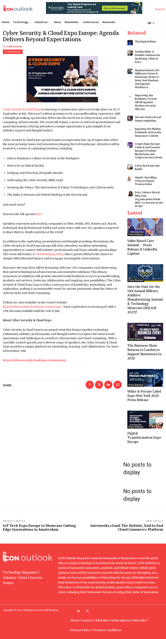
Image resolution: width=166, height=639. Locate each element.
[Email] (118, 385)
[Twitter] (99, 385)
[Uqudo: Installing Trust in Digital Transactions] (130, 178)
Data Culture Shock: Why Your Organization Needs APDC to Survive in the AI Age (149, 199)
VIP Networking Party (49, 254)
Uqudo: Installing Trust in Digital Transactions (146, 181)
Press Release (13, 51)
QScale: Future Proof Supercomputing (148, 119)
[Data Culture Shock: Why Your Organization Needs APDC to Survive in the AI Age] (130, 193)
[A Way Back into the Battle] (130, 167)
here (39, 214)
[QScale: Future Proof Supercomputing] (130, 118)
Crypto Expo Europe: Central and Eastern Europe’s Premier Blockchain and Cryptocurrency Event (148, 150)
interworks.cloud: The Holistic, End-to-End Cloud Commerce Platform (126, 527)
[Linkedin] (108, 385)
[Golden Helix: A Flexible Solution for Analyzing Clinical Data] (130, 53)
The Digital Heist (145, 41)
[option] (94, 10)
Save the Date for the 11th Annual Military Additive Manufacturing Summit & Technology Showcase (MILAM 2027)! (145, 299)
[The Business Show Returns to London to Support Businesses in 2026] (145, 332)
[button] (160, 9)
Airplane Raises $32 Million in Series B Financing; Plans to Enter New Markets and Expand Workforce (147, 79)
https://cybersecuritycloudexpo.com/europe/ (32, 306)
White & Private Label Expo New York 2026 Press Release (144, 396)
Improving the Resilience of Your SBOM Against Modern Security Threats (146, 102)
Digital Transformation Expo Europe (144, 437)
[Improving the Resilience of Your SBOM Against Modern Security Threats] (130, 96)
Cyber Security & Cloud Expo (22, 109)
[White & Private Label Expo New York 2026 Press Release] (145, 378)
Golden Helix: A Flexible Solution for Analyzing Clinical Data (147, 56)
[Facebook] (90, 385)
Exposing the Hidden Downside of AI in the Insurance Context (148, 132)
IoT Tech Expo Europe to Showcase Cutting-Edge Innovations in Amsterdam (40, 527)
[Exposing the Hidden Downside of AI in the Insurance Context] (130, 130)
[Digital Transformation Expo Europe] (145, 420)
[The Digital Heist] (130, 42)
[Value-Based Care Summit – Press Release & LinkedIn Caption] (145, 227)
